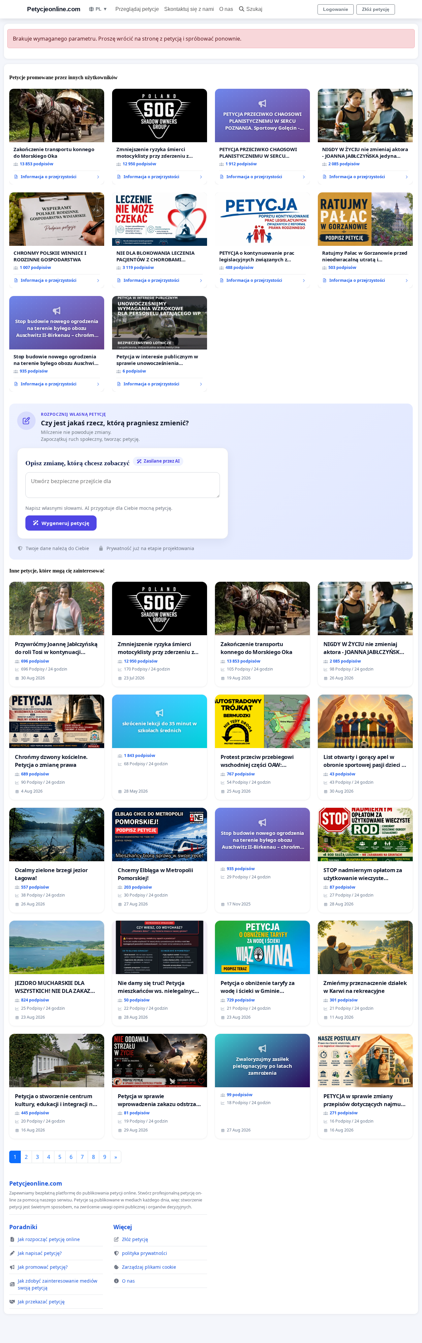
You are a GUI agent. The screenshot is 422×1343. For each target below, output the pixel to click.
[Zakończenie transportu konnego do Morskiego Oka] (56, 136)
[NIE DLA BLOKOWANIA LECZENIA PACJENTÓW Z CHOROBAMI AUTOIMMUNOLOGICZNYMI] (159, 240)
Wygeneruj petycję (65, 523)
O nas (226, 9)
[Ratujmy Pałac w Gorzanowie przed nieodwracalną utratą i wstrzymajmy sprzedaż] (365, 240)
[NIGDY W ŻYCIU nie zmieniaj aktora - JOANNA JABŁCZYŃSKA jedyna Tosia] (365, 136)
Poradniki (23, 1227)
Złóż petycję (375, 9)
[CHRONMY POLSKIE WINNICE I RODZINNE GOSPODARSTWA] (56, 240)
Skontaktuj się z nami (189, 9)
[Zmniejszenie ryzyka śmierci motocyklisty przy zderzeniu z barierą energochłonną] (159, 136)
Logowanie (335, 9)
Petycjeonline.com (53, 9)
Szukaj (254, 9)
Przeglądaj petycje (137, 9)
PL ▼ (101, 9)
